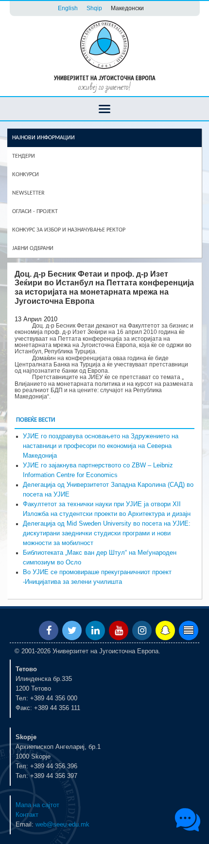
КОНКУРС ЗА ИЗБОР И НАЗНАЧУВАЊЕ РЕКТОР (68, 230)
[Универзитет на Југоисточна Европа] (104, 44)
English (68, 8)
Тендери (23, 156)
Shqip (94, 8)
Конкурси (25, 175)
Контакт (27, 814)
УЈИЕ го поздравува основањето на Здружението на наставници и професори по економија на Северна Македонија (100, 446)
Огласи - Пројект (35, 212)
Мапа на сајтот (37, 805)
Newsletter (28, 193)
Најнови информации (43, 138)
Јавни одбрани (32, 248)
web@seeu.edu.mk (62, 824)
